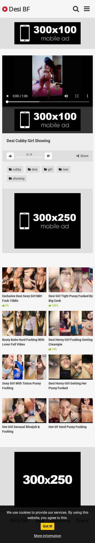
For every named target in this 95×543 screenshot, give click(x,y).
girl (49, 169)
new (65, 169)
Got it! (47, 526)
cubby (16, 169)
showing (18, 178)
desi (34, 169)
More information (47, 536)
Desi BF (19, 9)
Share (84, 156)
